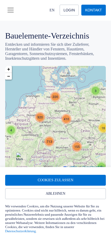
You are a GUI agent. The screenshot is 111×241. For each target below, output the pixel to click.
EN (52, 10)
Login (69, 10)
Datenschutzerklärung (20, 231)
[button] (95, 91)
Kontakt (93, 10)
